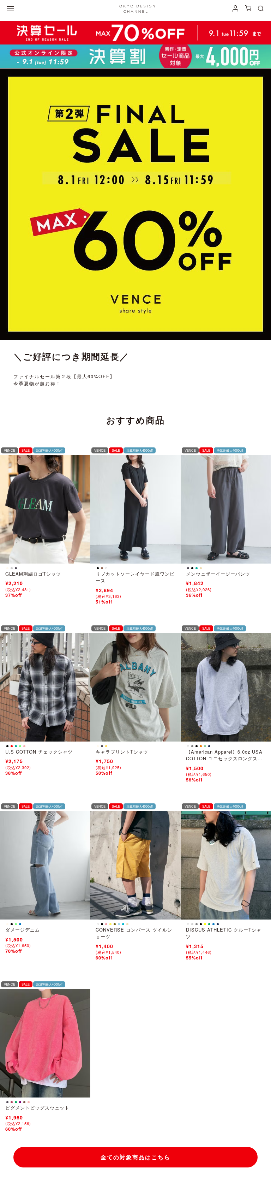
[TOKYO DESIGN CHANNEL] (135, 9)
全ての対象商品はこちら (135, 1157)
